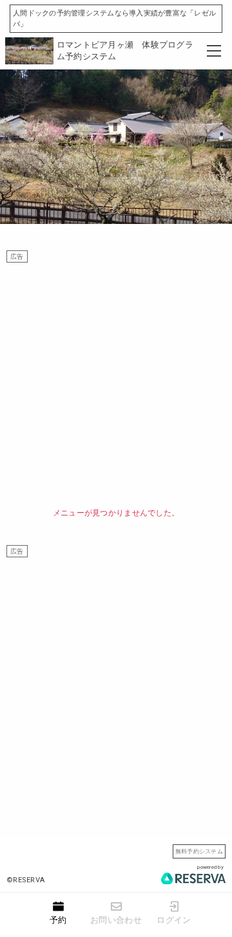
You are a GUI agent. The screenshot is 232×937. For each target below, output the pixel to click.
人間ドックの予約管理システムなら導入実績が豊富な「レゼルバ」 (114, 18)
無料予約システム (199, 851)
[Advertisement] (116, 378)
